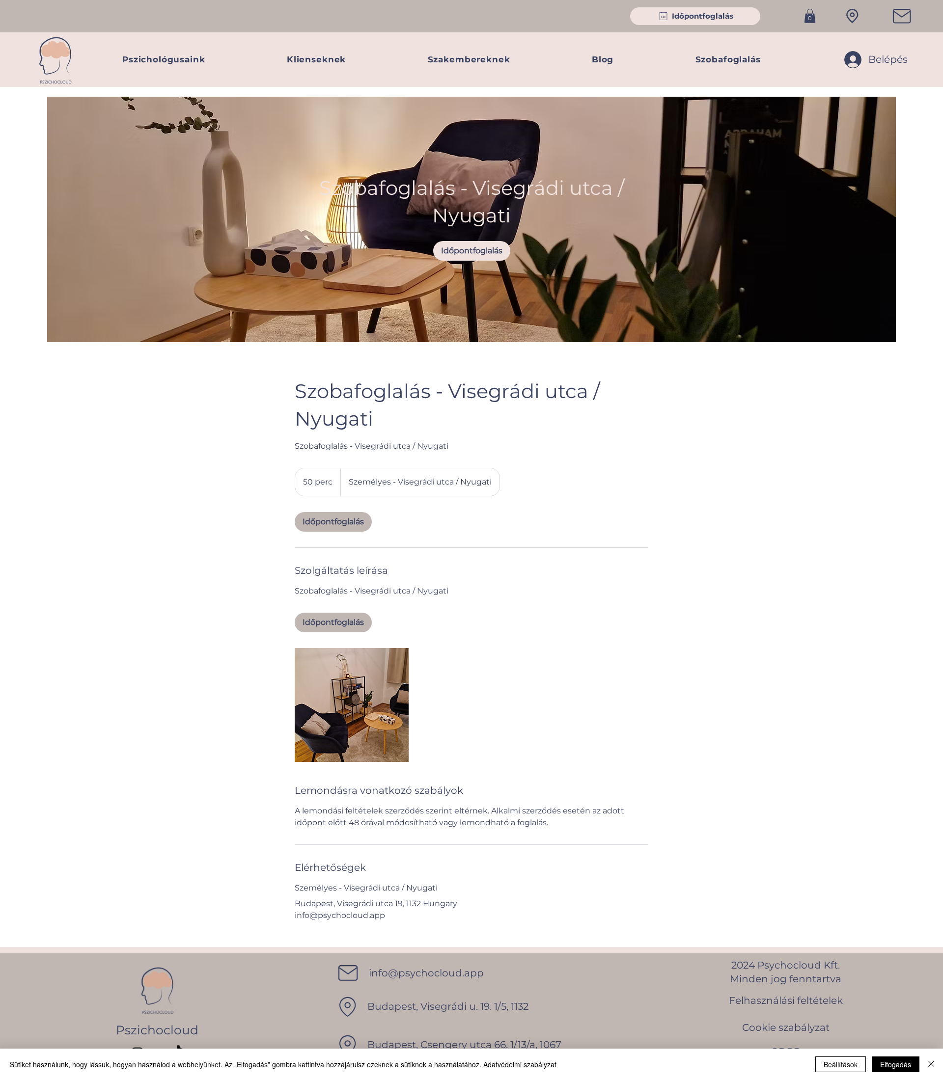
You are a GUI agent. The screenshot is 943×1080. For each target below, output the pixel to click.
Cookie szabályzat (786, 1027)
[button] (810, 16)
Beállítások (841, 1064)
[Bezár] (931, 1064)
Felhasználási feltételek (786, 1000)
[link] (471, 251)
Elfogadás (895, 1064)
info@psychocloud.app (426, 973)
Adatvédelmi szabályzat (519, 1064)
